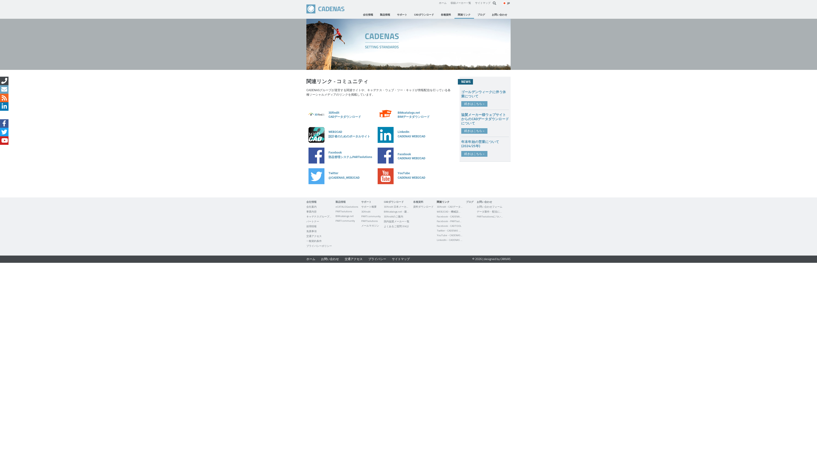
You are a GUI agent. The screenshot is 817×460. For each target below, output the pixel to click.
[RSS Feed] (4, 98)
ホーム (443, 2)
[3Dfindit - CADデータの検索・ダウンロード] (316, 121)
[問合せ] (4, 81)
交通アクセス (354, 259)
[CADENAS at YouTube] (386, 183)
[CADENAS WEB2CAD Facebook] (386, 162)
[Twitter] (4, 132)
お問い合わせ (330, 259)
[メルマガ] (4, 89)
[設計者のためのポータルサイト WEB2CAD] (316, 142)
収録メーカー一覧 (461, 2)
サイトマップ (482, 2)
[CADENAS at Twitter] (316, 183)
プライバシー (377, 259)
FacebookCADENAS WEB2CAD (411, 156)
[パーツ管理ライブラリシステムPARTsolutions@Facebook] (316, 162)
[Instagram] (4, 115)
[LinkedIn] (4, 106)
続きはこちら (474, 104)
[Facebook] (4, 123)
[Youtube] (4, 140)
